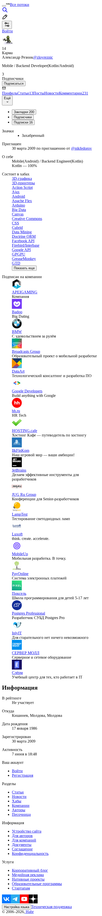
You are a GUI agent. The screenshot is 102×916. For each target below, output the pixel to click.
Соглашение (22, 849)
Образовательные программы (37, 884)
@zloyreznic (43, 57)
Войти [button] (7, 31)
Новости (51, 93)
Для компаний (24, 840)
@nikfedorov (81, 148)
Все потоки (19, 4)
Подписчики (23, 117)
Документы (21, 845)
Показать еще (24, 268)
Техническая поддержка (51, 907)
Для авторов (22, 836)
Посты (38, 93)
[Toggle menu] (4, 6)
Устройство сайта (26, 831)
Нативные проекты (28, 879)
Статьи (25, 93)
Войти (17, 771)
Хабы (16, 801)
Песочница (21, 814)
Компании (20, 805)
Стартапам (21, 888)
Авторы (18, 810)
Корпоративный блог (30, 870)
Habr (29, 912)
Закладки (24, 112)
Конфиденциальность (30, 853)
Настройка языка (16, 907)
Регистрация (22, 775)
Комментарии (73, 93)
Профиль (9, 93)
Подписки (23, 122)
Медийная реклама (28, 875)
